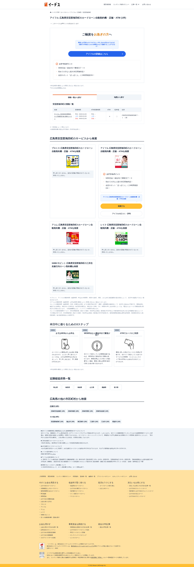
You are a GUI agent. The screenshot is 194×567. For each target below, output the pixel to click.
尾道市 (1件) (116, 421)
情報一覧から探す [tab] (75, 97)
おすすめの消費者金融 (47, 499)
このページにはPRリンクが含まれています (65, 23)
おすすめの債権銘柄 (47, 535)
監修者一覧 (83, 476)
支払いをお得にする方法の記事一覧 (140, 486)
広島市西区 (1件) (87, 411)
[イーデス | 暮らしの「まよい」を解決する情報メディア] (52, 6)
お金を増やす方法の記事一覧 (49, 527)
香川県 (116, 387)
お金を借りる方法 (46, 501)
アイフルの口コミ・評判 (121, 214)
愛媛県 (104, 387)
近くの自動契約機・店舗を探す (50, 517)
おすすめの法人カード (136, 493)
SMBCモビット (45, 515)
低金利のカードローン (77, 486)
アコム (43, 509)
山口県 (92, 387)
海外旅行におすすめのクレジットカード (141, 491)
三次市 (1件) (105, 421)
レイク (43, 512)
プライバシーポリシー (104, 476)
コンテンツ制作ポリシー (121, 4)
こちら (54, 454)
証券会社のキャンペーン (48, 530)
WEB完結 (43, 496)
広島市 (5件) (54, 406)
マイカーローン (75, 496)
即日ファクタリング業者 (77, 532)
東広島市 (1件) (82, 421)
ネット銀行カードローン (77, 493)
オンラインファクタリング (78, 535)
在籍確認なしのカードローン (49, 488)
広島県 (79, 12)
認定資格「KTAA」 (97, 557)
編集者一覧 (92, 476)
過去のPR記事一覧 (105, 527)
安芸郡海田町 (87, 12)
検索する (121, 206)
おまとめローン (104, 488)
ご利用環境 (42, 476)
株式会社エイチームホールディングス (82, 546)
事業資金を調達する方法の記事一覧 (81, 527)
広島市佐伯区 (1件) (102, 411)
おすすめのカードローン (48, 486)
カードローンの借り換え (107, 486)
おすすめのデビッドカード (137, 496)
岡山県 (55, 387)
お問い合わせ (146, 4)
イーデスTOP (55, 12)
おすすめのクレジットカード (138, 488)
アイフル (73, 12)
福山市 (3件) (70, 421)
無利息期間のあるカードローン (50, 491)
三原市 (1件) (94, 421)
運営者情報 (107, 4)
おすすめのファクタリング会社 (79, 530)
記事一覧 (134, 4)
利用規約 (75, 476)
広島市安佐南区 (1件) (58, 411)
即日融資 (43, 493)
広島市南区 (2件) (73, 411)
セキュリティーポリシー (119, 476)
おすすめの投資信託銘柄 (48, 532)
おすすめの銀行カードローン (79, 488)
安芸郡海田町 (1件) (57, 421)
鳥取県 (67, 387)
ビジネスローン (75, 537)
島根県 (80, 387)
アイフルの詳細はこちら (97, 54)
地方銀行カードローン (77, 491)
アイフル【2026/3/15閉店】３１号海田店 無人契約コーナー (63, 116)
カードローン (65, 12)
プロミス (43, 504)
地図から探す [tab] (119, 97)
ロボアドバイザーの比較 (48, 537)
